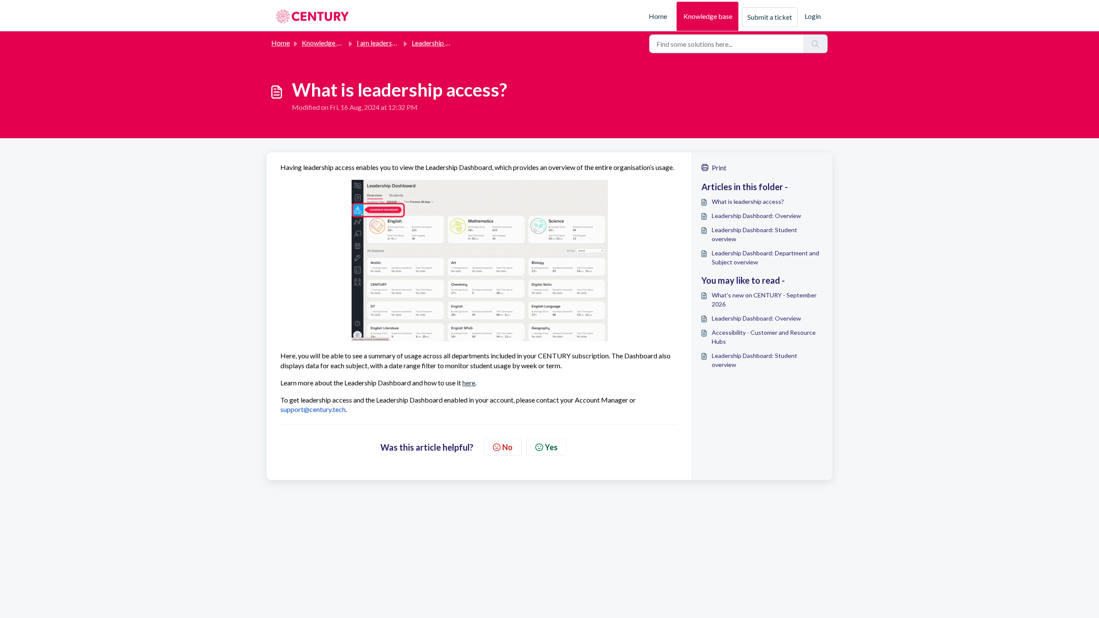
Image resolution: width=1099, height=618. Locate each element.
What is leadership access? (748, 201)
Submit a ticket (769, 17)
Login (813, 16)
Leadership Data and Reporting (457, 43)
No (507, 447)
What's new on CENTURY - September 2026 (764, 299)
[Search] (815, 43)
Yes (551, 447)
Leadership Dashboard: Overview (756, 215)
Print (719, 168)
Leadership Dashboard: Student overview (754, 234)
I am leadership (379, 43)
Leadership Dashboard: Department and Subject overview (765, 257)
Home (658, 16)
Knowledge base (707, 16)
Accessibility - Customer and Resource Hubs (764, 337)
